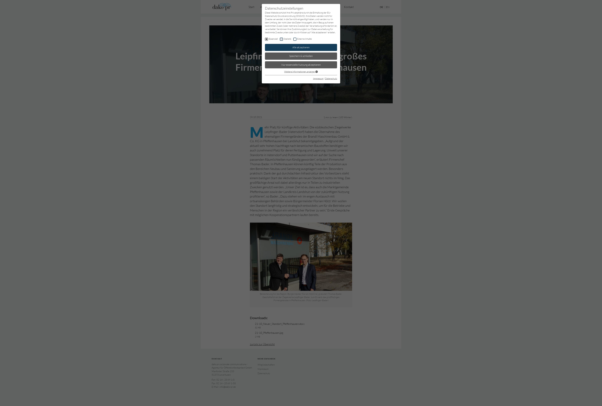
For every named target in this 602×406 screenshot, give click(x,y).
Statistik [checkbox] (287, 38)
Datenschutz (331, 78)
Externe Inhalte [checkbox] (304, 38)
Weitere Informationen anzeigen (299, 71)
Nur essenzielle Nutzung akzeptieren (301, 64)
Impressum (318, 78)
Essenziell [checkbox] (273, 38)
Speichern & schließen (301, 56)
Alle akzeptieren (301, 47)
